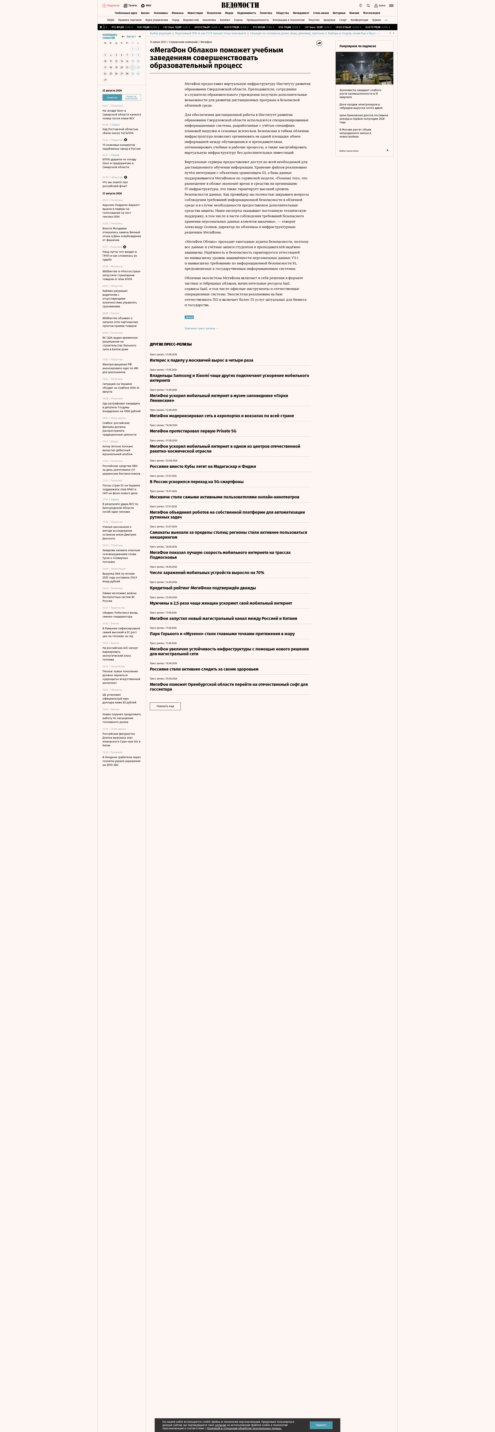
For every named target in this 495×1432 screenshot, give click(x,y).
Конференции (359, 20)
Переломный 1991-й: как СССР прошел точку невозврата (210, 33)
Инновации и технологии (289, 20)
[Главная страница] (240, 5)
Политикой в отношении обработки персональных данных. (244, 1428)
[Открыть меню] (391, 5)
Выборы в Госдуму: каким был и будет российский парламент (367, 33)
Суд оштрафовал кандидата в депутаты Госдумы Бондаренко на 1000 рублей (121, 407)
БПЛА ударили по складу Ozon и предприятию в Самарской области (119, 163)
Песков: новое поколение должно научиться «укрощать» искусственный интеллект (121, 677)
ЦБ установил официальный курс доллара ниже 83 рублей (119, 698)
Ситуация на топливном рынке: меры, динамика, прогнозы (287, 33)
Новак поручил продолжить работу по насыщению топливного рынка (121, 718)
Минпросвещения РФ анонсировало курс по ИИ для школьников (120, 368)
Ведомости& (191, 20)
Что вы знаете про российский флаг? (115, 184)
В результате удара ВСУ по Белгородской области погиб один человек (120, 508)
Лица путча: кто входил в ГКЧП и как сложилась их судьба (119, 255)
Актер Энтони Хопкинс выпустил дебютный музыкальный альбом (117, 450)
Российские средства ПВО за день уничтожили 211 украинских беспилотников (121, 469)
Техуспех (314, 20)
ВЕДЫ (110, 20)
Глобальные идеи (126, 13)
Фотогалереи (371, 13)
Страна (238, 20)
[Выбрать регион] (361, 6)
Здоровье (329, 20)
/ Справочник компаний (182, 42)
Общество (282, 13)
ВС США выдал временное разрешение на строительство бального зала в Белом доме (120, 343)
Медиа (229, 13)
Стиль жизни (321, 13)
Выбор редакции (160, 33)
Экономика (161, 13)
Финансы (178, 13)
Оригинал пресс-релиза (200, 328)
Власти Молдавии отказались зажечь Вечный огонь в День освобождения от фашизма (121, 234)
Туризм (376, 20)
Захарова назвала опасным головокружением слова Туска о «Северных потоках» (121, 556)
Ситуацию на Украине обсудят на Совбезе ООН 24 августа (120, 387)
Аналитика (209, 20)
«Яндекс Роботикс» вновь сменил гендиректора (120, 614)
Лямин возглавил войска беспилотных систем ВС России (119, 597)
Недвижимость (246, 13)
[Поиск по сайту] (368, 6)
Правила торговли (130, 20)
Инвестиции (195, 13)
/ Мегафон (205, 42)
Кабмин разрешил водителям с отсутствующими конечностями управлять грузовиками (119, 298)
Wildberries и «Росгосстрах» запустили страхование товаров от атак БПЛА (121, 275)
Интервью (339, 13)
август (131, 36)
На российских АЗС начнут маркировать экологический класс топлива (120, 653)
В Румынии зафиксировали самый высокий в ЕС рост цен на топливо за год (121, 632)
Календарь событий (109, 36)
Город (175, 20)
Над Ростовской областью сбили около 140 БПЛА (120, 131)
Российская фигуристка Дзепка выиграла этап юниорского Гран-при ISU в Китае (121, 739)
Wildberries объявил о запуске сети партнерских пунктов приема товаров (120, 322)
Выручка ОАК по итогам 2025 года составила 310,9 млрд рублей (119, 577)
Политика (266, 13)
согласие (220, 1425)
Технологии (214, 13)
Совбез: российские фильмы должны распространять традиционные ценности (119, 428)
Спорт (343, 20)
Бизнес (145, 13)
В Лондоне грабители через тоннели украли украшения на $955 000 (121, 761)
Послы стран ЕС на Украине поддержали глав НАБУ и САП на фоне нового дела (121, 489)
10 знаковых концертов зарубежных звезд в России (121, 146)
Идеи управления (156, 20)
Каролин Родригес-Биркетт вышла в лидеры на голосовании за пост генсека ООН (121, 210)
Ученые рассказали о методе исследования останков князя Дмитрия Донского (119, 532)
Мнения (354, 13)
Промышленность (258, 20)
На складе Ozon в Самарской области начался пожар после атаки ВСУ (121, 114)
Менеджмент (301, 13)
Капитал (225, 20)
